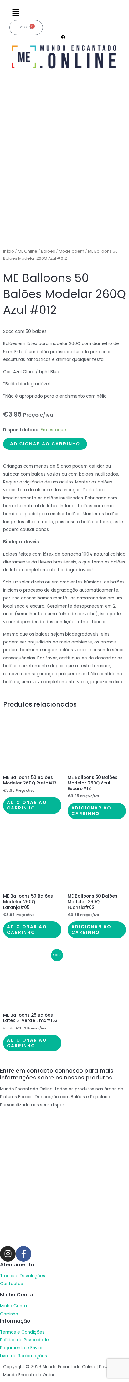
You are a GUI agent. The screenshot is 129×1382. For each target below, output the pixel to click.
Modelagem (71, 251)
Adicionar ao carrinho (45, 444)
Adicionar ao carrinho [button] (27, 805)
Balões (48, 251)
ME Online (27, 251)
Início (8, 251)
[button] (64, 13)
